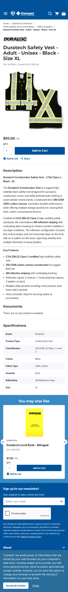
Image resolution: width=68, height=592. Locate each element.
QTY (5, 144)
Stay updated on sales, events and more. (23, 494)
